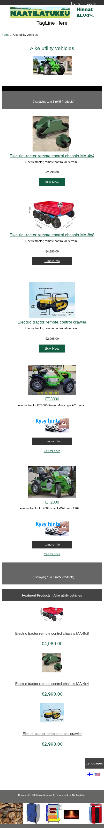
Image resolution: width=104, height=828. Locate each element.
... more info (52, 261)
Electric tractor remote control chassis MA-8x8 (52, 234)
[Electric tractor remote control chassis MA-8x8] (52, 229)
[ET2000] (52, 496)
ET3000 (52, 398)
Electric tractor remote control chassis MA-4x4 (52, 155)
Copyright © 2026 (28, 795)
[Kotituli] (52, 822)
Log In (91, 3)
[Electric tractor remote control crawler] (52, 316)
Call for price (52, 451)
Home (75, 3)
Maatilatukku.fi (46, 795)
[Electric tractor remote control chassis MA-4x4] (52, 150)
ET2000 (52, 502)
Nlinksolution (79, 795)
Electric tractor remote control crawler (52, 322)
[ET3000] (52, 393)
